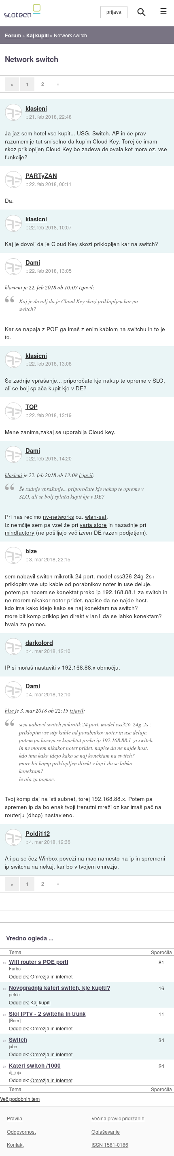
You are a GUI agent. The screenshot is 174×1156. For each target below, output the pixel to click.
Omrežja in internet (51, 976)
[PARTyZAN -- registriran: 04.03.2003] (13, 179)
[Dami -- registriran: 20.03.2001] (13, 266)
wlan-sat (95, 516)
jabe (13, 1046)
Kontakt (15, 1144)
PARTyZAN (41, 176)
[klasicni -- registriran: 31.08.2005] (13, 112)
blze (31, 551)
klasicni (36, 109)
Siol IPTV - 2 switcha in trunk (47, 1013)
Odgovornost (21, 1131)
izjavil (86, 287)
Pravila (14, 1118)
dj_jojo (15, 1072)
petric (14, 994)
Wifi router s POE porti (38, 961)
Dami (32, 263)
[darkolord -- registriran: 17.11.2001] (13, 646)
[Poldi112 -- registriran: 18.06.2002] (13, 837)
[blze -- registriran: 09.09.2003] (13, 555)
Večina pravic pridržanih (117, 1118)
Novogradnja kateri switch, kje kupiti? (59, 987)
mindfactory (19, 532)
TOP (31, 407)
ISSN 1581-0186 (109, 1144)
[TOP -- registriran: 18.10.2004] (13, 411)
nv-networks (58, 516)
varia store (93, 524)
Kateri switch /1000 (35, 1065)
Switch (18, 1039)
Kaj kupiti (40, 1002)
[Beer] (15, 1020)
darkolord (39, 643)
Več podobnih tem (20, 1098)
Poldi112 (37, 834)
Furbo (15, 968)
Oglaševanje (105, 1131)
